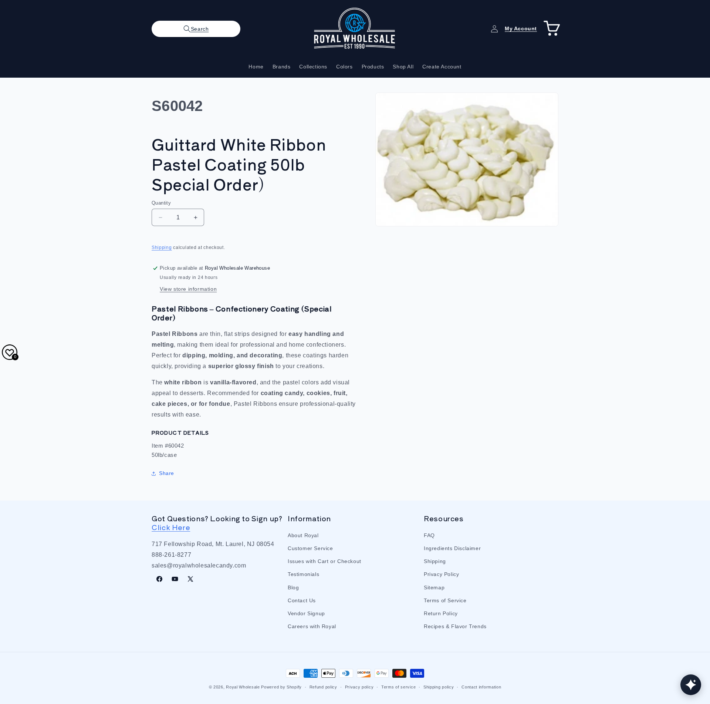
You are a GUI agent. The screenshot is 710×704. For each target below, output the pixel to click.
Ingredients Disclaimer (452, 548)
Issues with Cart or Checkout (324, 561)
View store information (188, 289)
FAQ (429, 535)
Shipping (162, 247)
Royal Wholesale (243, 687)
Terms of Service (445, 600)
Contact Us (302, 600)
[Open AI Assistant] (690, 684)
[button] (196, 29)
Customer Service (310, 548)
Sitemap (434, 587)
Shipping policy (438, 686)
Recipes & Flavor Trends (455, 626)
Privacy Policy (441, 574)
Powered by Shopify (281, 687)
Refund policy (323, 686)
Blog (293, 587)
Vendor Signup (306, 613)
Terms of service (398, 686)
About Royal (303, 535)
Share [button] (166, 473)
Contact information (481, 686)
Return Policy (441, 613)
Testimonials (303, 574)
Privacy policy (359, 686)
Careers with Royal (312, 626)
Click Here (171, 527)
